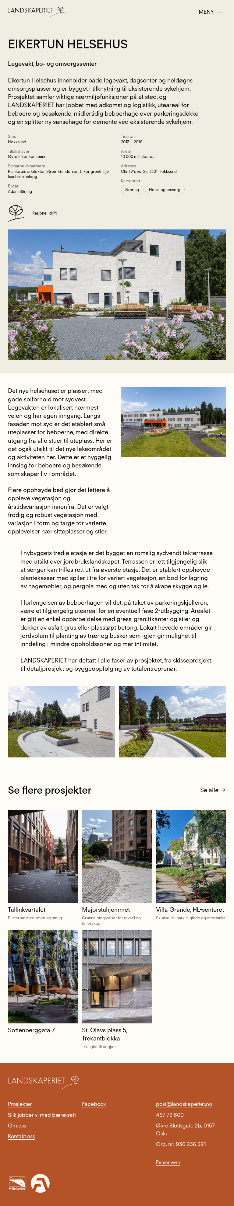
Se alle (209, 790)
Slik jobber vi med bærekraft (42, 1115)
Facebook (94, 1104)
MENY (206, 12)
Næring (132, 189)
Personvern (168, 1162)
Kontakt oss (21, 1136)
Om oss (17, 1125)
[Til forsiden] (37, 12)
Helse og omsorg (164, 189)
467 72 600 (170, 1115)
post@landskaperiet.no (184, 1104)
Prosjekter (20, 1104)
